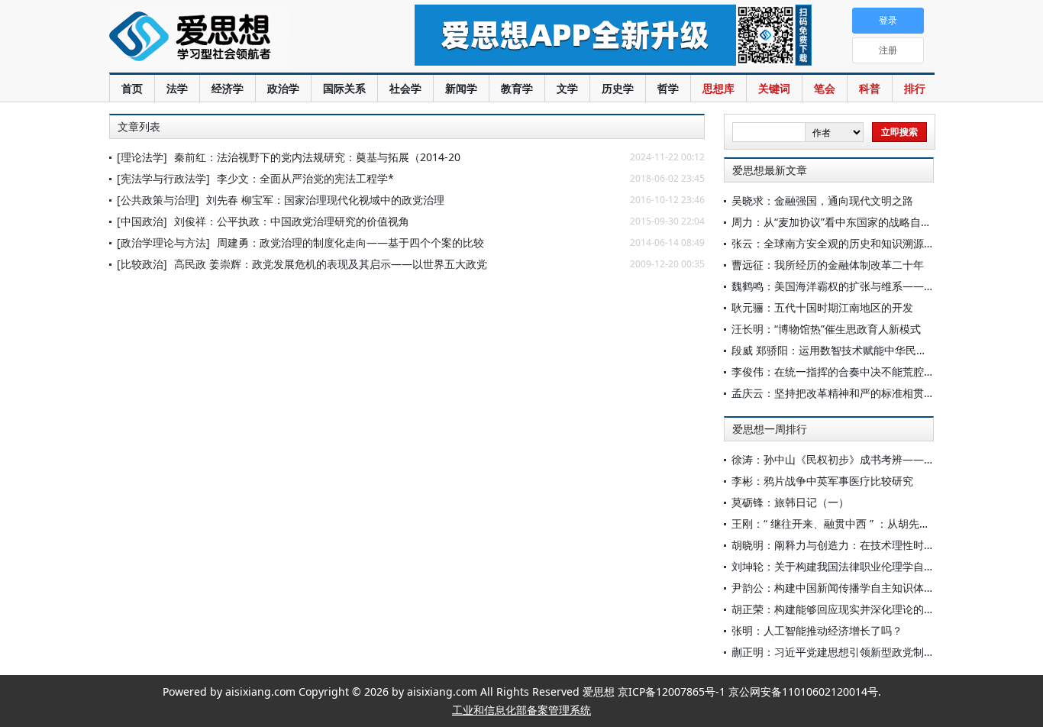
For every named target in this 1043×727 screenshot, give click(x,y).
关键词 (774, 88)
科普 (869, 88)
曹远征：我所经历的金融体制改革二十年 (827, 264)
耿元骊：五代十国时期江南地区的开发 (822, 307)
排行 (914, 88)
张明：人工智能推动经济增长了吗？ (817, 630)
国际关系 (344, 88)
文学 (567, 88)
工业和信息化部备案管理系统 (521, 710)
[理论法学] (142, 157)
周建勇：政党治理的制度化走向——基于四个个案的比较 (350, 242)
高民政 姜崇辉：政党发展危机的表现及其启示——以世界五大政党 (330, 264)
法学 (177, 88)
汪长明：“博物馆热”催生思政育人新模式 (826, 328)
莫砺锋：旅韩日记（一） (790, 502)
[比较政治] (142, 264)
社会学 (405, 88)
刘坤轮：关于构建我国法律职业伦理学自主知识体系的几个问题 (881, 566)
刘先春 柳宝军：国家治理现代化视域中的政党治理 (325, 199)
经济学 (228, 88)
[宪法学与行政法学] (163, 178)
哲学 (668, 88)
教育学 (517, 88)
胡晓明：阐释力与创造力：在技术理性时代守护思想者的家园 (875, 545)
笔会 (824, 88)
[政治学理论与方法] (163, 242)
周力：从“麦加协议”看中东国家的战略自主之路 (842, 222)
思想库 (718, 88)
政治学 (283, 88)
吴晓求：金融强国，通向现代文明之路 (822, 200)
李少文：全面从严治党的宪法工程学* (305, 178)
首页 (132, 88)
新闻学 (461, 88)
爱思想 (231, 38)
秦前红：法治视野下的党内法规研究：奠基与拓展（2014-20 (317, 157)
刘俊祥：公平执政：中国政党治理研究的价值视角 (291, 221)
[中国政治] (142, 221)
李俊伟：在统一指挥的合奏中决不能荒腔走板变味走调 (859, 371)
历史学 (618, 88)
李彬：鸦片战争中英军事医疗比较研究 (822, 480)
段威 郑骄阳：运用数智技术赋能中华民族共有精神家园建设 (871, 350)
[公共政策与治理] (158, 199)
